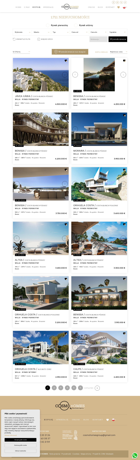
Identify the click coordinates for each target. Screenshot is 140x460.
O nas (27, 7)
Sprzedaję (48, 7)
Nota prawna (54, 454)
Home (18, 7)
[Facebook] (114, 2)
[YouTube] (121, 2)
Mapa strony (86, 454)
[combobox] (22, 31)
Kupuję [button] (36, 7)
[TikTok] (125, 2)
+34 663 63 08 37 (40, 438)
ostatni (89, 388)
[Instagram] (117, 2)
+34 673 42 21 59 (41, 441)
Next (65, 74)
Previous (16, 74)
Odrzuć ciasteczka (20, 451)
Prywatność (66, 454)
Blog (100, 7)
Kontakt (110, 7)
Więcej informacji (11, 435)
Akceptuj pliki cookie (20, 440)
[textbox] (22, 32)
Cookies (75, 454)
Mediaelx (109, 454)
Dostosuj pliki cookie (20, 445)
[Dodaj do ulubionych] (66, 60)
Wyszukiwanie (118, 39)
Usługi (91, 7)
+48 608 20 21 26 (41, 435)
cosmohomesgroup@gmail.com (99, 435)
